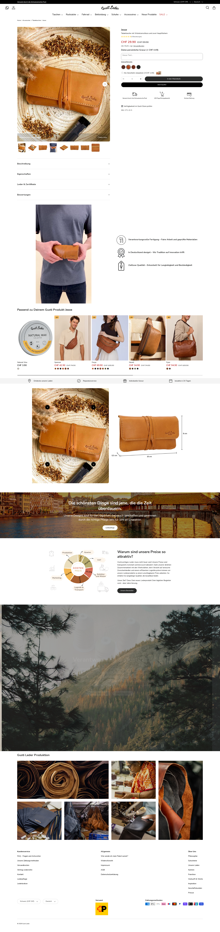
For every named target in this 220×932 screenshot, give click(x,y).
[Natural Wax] (35, 338)
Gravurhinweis (126, 62)
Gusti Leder (25, 924)
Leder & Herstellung (123, 692)
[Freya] (110, 338)
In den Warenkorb (173, 79)
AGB (103, 870)
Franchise (192, 874)
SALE (162, 14)
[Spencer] (72, 338)
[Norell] (147, 338)
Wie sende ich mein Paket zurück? (114, 856)
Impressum (105, 865)
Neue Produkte (149, 14)
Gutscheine (192, 860)
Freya (94, 362)
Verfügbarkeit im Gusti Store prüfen (138, 106)
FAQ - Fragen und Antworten (29, 856)
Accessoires (130, 14)
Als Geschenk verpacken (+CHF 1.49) (138, 73)
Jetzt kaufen (162, 85)
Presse (191, 892)
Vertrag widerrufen (24, 870)
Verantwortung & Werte (99, 692)
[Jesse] (123, 67)
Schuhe (115, 14)
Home (19, 20)
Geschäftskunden (195, 888)
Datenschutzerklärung (109, 874)
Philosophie (192, 856)
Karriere (191, 870)
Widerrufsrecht (107, 860)
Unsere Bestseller (127, 590)
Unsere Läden (193, 865)
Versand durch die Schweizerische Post (31, 2)
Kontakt (20, 874)
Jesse (44, 20)
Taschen (56, 14)
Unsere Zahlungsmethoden (28, 860)
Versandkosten (138, 46)
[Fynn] (184, 338)
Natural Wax (22, 362)
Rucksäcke (71, 14)
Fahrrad (85, 14)
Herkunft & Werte (195, 879)
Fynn (168, 362)
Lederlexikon (22, 883)
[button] (7, 7)
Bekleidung (100, 14)
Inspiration (192, 883)
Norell (131, 362)
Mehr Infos (103, 137)
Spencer (57, 362)
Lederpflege (110, 528)
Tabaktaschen (36, 20)
